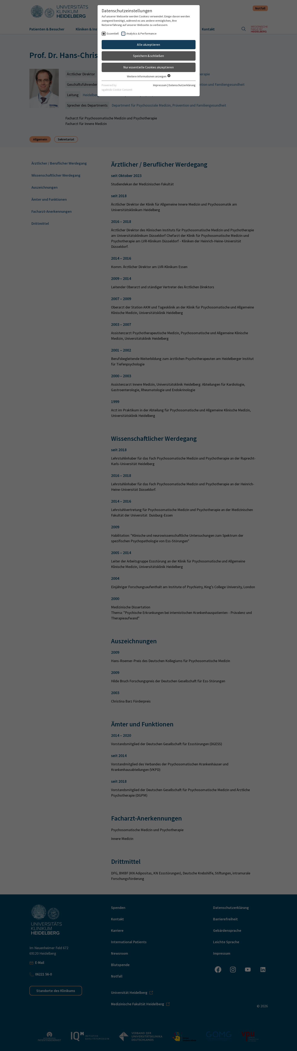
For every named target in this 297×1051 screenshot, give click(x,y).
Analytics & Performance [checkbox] (141, 33)
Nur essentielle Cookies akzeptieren (148, 67)
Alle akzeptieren (148, 44)
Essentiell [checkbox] (113, 33)
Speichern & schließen (148, 56)
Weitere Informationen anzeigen (147, 76)
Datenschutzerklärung (182, 85)
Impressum (160, 85)
